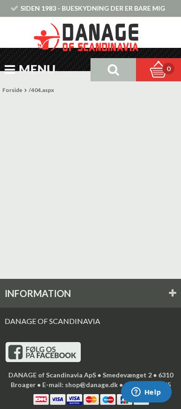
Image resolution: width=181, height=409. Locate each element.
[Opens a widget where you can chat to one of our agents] (146, 392)
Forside (12, 89)
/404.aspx (41, 89)
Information (38, 293)
